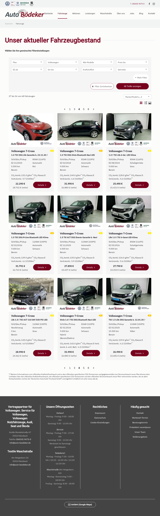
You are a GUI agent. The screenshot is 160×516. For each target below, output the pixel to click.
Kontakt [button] (151, 13)
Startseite (48, 13)
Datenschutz (100, 417)
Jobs (132, 13)
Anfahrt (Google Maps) (81, 504)
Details (41, 185)
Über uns (121, 13)
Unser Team (140, 432)
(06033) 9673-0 (138, 4)
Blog (141, 13)
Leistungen (90, 13)
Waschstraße (106, 13)
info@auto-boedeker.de (20, 443)
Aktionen (76, 13)
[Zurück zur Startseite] (24, 14)
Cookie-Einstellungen (100, 422)
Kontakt (140, 413)
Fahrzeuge (62, 13)
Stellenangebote (140, 437)
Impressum (100, 413)
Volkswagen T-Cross (29, 152)
